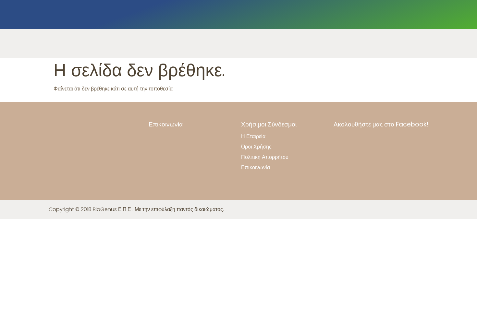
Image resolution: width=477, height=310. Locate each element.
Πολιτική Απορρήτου (264, 157)
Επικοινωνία (255, 167)
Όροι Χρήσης (256, 146)
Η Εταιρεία (253, 136)
